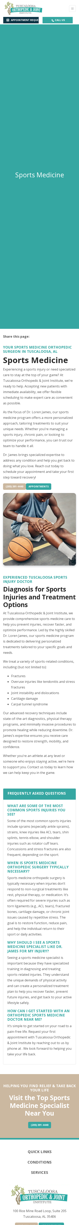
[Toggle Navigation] (72, 8)
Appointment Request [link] (24, 20)
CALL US (59, 20)
